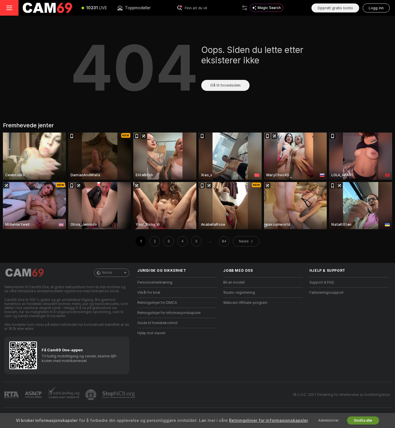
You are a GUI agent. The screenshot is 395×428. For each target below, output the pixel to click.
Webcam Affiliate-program (245, 303)
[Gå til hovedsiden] (47, 8)
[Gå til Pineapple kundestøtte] (91, 394)
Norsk (107, 273)
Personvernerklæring (154, 282)
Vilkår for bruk (148, 293)
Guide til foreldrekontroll (157, 323)
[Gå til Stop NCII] (119, 394)
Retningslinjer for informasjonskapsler (169, 313)
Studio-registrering (239, 293)
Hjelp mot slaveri (151, 333)
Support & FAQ (321, 282)
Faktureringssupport (326, 293)
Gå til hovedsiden (225, 85)
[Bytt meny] (9, 8)
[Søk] (245, 8)
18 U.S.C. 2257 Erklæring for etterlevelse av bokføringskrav (341, 395)
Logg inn (376, 8)
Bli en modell (234, 282)
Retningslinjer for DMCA (157, 303)
